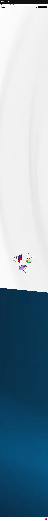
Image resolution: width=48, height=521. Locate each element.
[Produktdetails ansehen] (46, 519)
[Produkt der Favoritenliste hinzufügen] (34, 7)
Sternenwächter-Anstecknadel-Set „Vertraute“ (9, 518)
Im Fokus (31, 1)
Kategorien (24, 1)
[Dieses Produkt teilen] (36, 7)
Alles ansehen (17, 1)
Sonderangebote (39, 1)
